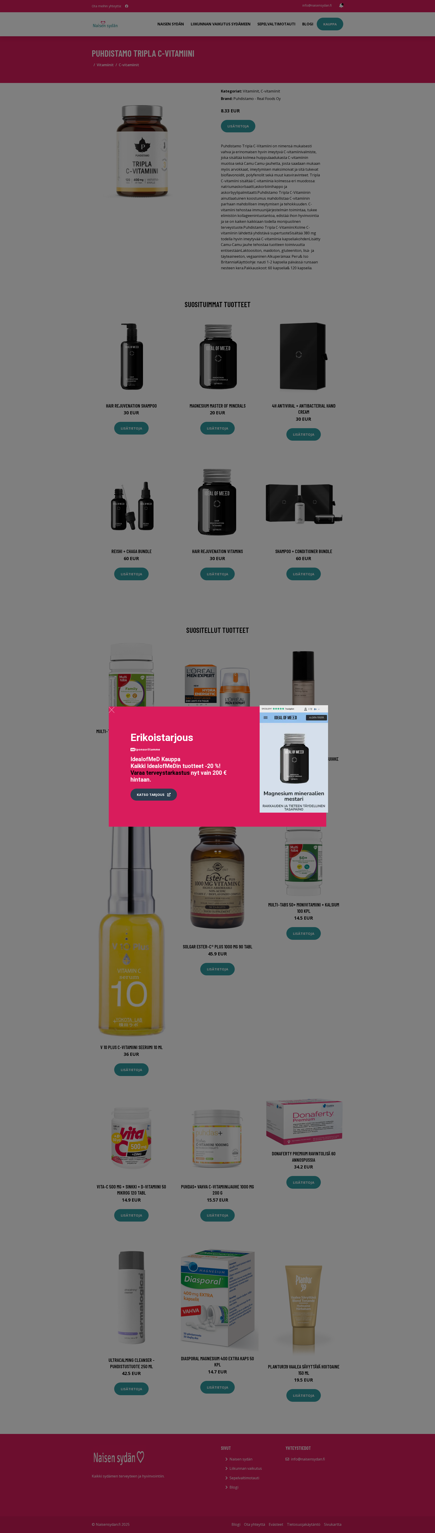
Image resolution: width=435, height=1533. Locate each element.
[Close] (111, 710)
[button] (153, 795)
